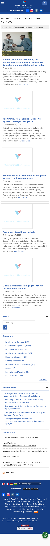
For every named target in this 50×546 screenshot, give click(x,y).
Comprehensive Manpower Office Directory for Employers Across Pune (24, 413)
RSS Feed (10, 472)
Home (4, 27)
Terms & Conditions (35, 504)
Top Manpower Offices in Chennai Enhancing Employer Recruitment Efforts (23, 401)
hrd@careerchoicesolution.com (33, 451)
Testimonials (37, 509)
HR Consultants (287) (14, 376)
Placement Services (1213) (16, 357)
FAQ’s (7, 504)
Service (24, 499)
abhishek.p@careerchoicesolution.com (19, 445)
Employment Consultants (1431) (19, 353)
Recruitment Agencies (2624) (18, 346)
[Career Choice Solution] (23, 4)
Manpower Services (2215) (16, 349)
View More (43, 380)
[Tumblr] (36, 10)
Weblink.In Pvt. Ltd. (30, 521)
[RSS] (36, 511)
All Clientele (24, 509)
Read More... (24, 84)
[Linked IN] (41, 10)
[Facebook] (27, 10)
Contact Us (17, 511)
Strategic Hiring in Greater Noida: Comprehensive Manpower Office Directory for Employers (24, 421)
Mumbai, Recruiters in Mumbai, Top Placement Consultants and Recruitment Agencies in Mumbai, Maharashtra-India (23, 62)
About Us (14, 499)
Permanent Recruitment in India (19, 232)
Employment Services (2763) (17, 342)
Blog (10, 27)
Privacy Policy (39, 501)
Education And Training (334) (17, 372)
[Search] (44, 3)
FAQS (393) (10, 368)
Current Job (16, 506)
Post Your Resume (31, 506)
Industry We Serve (37, 499)
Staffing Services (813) (15, 361)
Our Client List (18, 504)
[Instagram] (31, 10)
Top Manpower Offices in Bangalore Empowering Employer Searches (25, 407)
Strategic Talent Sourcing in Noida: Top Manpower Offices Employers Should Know (22, 394)
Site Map (28, 511)
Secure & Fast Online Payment (17, 501)
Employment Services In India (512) (20, 364)
